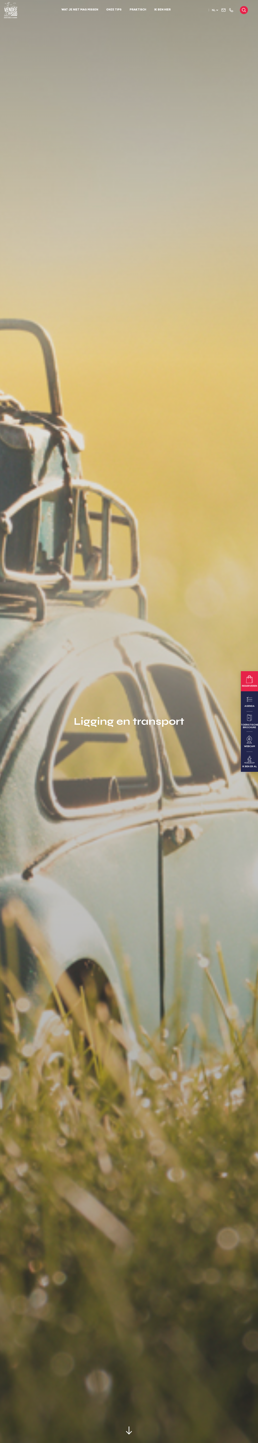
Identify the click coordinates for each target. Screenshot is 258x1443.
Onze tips (114, 10)
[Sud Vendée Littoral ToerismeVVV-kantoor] (11, 10)
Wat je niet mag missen (79, 10)
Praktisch (138, 10)
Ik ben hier (162, 10)
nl (213, 10)
